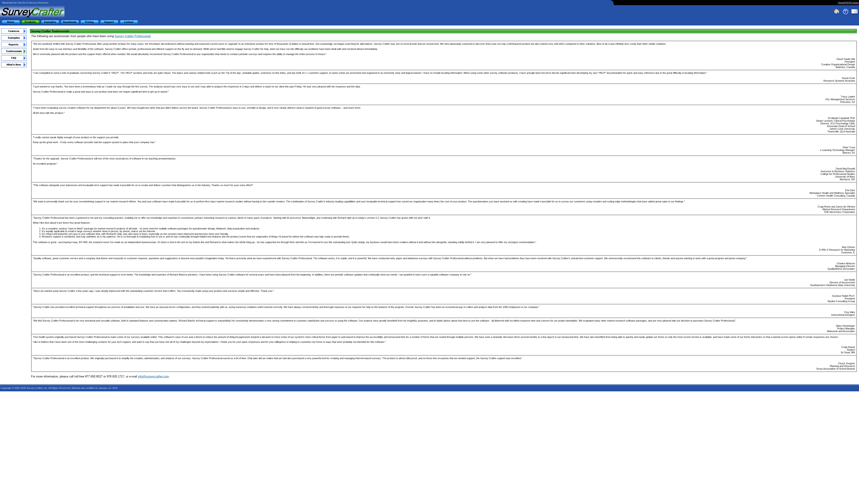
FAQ (847, 2)
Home (841, 2)
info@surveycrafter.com (153, 376)
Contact (854, 2)
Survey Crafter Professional (133, 36)
